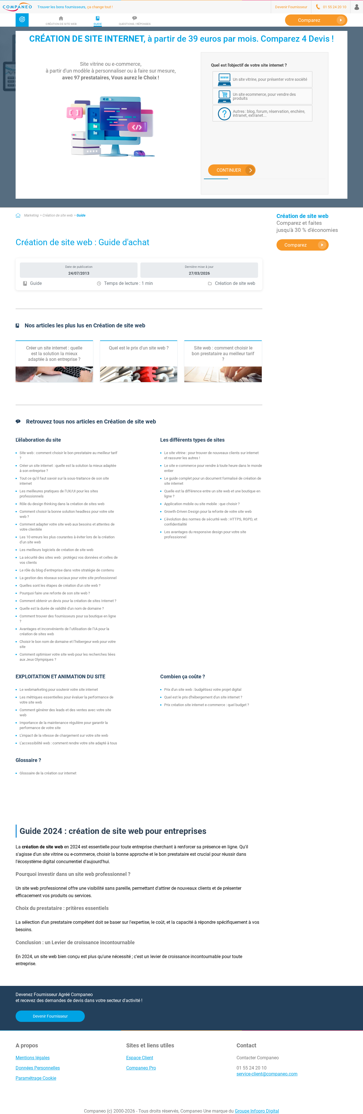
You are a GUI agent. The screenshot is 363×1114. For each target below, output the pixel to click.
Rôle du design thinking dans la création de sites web (62, 504)
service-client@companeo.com (267, 1074)
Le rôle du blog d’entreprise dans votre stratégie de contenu (67, 570)
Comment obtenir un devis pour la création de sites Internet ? (68, 601)
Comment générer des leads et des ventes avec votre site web (65, 712)
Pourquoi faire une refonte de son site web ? (55, 593)
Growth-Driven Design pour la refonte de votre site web (208, 511)
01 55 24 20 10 (252, 1068)
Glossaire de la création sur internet (48, 773)
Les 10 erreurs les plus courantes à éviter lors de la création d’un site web (67, 539)
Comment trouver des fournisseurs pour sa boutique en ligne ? (68, 618)
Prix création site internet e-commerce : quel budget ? (206, 705)
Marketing (31, 215)
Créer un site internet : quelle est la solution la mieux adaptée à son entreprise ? (68, 468)
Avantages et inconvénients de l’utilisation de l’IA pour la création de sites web (64, 631)
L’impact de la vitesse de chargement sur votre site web (64, 735)
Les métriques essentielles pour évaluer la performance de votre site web (66, 699)
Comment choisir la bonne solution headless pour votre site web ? (67, 514)
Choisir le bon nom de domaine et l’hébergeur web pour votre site (68, 644)
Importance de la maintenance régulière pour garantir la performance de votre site (64, 725)
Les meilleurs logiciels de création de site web (56, 550)
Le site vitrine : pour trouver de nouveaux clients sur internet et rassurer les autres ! (211, 455)
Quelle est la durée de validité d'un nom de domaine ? (62, 608)
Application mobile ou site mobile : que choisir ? (202, 504)
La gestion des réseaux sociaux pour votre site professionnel (68, 578)
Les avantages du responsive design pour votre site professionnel (205, 534)
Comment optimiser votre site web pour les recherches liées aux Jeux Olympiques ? (67, 657)
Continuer (229, 170)
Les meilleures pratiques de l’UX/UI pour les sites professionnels (59, 493)
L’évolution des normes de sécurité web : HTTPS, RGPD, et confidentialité (210, 521)
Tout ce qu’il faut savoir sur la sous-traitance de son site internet (64, 481)
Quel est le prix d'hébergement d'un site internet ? (203, 697)
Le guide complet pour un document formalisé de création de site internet (212, 481)
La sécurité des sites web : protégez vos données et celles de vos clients (69, 560)
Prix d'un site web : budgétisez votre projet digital (202, 689)
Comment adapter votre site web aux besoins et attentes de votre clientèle (67, 526)
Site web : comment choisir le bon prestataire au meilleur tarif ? (68, 455)
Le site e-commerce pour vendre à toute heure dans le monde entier (213, 468)
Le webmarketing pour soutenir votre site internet (59, 689)
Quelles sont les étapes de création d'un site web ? (60, 585)
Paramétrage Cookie (36, 1078)
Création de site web (58, 215)
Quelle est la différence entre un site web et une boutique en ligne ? (212, 493)
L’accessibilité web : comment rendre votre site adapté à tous (68, 743)
